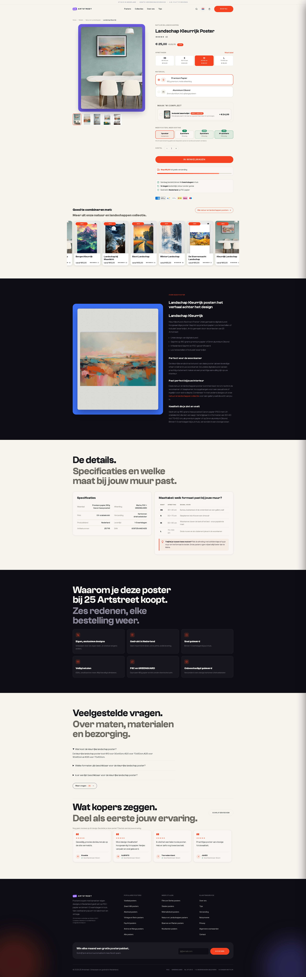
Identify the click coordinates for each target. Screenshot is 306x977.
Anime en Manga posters (134, 929)
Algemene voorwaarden (209, 929)
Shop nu (223, 9)
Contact (202, 935)
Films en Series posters (171, 901)
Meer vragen (82, 786)
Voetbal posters (130, 901)
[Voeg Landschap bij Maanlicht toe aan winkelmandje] (113, 263)
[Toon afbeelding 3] (97, 119)
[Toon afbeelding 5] (117, 119)
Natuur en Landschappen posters (175, 918)
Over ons (151, 9)
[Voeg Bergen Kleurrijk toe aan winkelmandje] (84, 263)
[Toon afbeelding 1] (77, 119)
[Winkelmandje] (209, 9)
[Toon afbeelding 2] (87, 119)
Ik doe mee (219, 951)
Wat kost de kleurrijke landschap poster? (95, 749)
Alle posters (128, 935)
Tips (160, 9)
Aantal (158, 148)
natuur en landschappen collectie (184, 396)
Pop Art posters (130, 923)
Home (74, 20)
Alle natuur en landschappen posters (212, 210)
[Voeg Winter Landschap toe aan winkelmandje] (169, 263)
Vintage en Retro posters (134, 918)
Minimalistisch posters (170, 912)
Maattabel (229, 53)
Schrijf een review (221, 813)
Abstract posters (130, 912)
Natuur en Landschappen (93, 20)
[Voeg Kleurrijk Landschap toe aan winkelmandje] (225, 263)
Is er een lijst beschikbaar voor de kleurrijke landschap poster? (106, 775)
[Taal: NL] (203, 9)
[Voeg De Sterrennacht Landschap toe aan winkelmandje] (197, 263)
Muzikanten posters (169, 929)
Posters (127, 9)
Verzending (204, 912)
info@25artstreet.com (79, 923)
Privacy (202, 923)
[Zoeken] (196, 9)
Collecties (139, 9)
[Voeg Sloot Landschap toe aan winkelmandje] (141, 263)
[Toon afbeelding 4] (107, 119)
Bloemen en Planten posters (173, 923)
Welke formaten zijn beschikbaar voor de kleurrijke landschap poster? (110, 765)
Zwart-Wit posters (131, 906)
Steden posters (168, 906)
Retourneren (204, 918)
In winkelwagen (194, 159)
